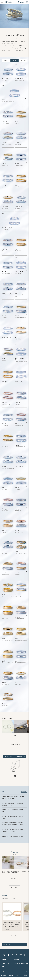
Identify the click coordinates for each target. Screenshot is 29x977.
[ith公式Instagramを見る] (4, 954)
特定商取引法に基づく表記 (21, 963)
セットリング (23, 60)
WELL (3, 967)
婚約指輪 (5, 60)
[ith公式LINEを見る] (24, 954)
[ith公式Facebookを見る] (8, 954)
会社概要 (4, 959)
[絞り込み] (27, 971)
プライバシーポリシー (7, 963)
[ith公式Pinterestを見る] (16, 954)
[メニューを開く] (2, 2)
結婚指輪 (14, 60)
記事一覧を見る (14, 887)
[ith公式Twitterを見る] (12, 954)
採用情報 (17, 959)
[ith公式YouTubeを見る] (20, 954)
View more (24, 791)
